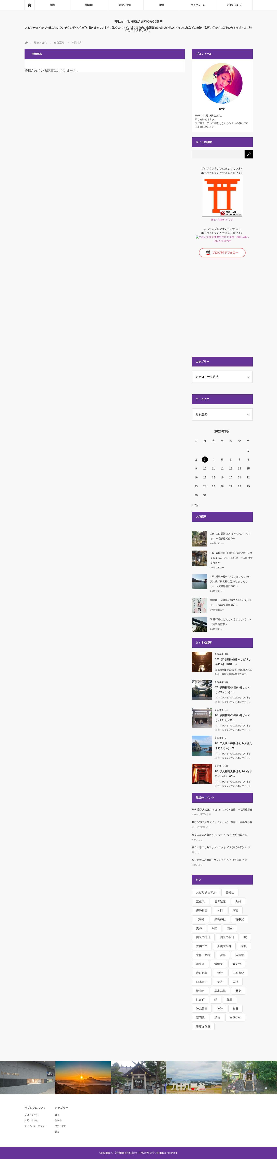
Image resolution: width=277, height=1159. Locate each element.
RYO (222, 109)
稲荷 (217, 1017)
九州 (238, 901)
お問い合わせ (234, 5)
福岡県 (200, 1017)
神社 (52, 5)
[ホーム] (29, 5)
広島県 (239, 955)
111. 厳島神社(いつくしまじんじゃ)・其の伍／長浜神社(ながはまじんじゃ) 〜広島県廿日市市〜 (230, 581)
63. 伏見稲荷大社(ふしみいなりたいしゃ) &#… (233, 773)
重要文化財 (203, 1026)
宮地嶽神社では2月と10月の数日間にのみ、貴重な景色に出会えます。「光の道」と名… (233, 673)
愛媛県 (218, 964)
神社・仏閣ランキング (222, 219)
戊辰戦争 (201, 973)
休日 (220, 910)
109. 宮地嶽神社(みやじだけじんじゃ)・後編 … (233, 662)
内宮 (235, 910)
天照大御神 (224, 946)
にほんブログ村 (222, 241)
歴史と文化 (125, 5)
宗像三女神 (203, 955)
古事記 (239, 919)
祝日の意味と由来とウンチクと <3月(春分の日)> (218, 834)
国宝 (230, 928)
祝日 (230, 999)
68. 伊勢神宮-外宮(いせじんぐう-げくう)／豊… (232, 717)
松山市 (200, 990)
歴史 (238, 990)
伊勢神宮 (201, 910)
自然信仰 (235, 1017)
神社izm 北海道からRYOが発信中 (138, 21)
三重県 (200, 901)
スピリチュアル (206, 892)
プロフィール (198, 5)
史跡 (199, 928)
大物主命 (201, 946)
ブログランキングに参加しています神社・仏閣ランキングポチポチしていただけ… (233, 701)
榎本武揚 (220, 990)
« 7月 (195, 505)
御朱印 (89, 5)
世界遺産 (220, 901)
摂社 (220, 973)
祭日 (235, 1008)
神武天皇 (201, 1008)
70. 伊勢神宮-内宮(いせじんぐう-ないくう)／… (232, 690)
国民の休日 (203, 937)
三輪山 (230, 892)
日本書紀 (238, 973)
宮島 (223, 955)
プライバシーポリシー (36, 1126)
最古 (220, 981)
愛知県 (237, 964)
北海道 (200, 919)
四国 (214, 928)
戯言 (161, 5)
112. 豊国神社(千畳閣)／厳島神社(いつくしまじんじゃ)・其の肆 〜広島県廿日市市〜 (231, 558)
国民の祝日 (227, 937)
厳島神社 (220, 919)
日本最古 (201, 981)
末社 (235, 981)
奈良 (244, 946)
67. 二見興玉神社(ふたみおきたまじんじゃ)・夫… (233, 745)
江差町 (200, 999)
